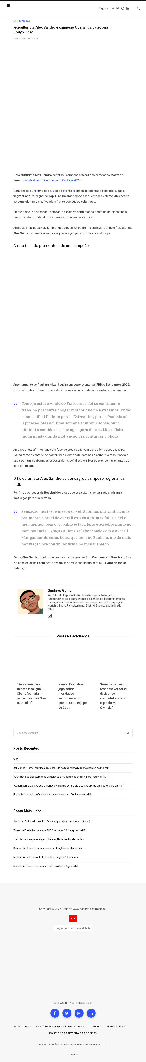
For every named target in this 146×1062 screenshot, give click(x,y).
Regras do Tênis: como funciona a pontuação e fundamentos (47, 848)
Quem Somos (22, 1026)
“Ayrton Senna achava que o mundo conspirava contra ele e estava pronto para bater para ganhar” (68, 785)
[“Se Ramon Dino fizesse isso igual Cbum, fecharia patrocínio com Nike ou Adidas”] (31, 666)
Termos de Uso (117, 1026)
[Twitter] (66, 1013)
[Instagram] (79, 1013)
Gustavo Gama (60, 590)
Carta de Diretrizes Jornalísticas (60, 1026)
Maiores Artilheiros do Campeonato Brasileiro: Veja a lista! (45, 866)
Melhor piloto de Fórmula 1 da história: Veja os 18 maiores (45, 857)
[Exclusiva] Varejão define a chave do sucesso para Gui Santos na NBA (52, 794)
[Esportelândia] (31, 9)
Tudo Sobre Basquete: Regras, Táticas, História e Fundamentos (48, 839)
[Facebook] (54, 1013)
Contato (95, 1026)
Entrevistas (21, 21)
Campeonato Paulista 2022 (62, 180)
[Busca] (136, 8)
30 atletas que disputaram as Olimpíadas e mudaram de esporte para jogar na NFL (59, 776)
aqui (107, 233)
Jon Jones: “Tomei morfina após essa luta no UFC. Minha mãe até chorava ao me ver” (61, 767)
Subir (74, 1054)
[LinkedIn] (91, 1013)
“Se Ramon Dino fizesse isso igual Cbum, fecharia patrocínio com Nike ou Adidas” (31, 693)
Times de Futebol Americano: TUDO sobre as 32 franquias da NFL (49, 830)
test (15, 759)
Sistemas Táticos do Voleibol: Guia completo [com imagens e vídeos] (51, 821)
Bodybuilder (31, 180)
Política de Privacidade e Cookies (73, 1033)
